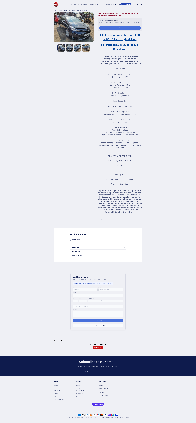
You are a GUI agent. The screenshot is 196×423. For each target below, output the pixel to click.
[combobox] (105, 301)
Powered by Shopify (79, 417)
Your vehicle (91, 298)
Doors (58, 10)
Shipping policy (114, 417)
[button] (74, 4)
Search (56, 385)
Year (74, 298)
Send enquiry (99, 320)
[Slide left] (55, 48)
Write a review (98, 347)
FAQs (55, 396)
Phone (74, 292)
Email (100, 287)
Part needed (76, 304)
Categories (79, 388)
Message (75, 309)
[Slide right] (92, 48)
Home (55, 10)
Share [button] (100, 219)
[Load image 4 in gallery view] (86, 48)
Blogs (77, 396)
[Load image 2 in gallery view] (69, 48)
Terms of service (106, 417)
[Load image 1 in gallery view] (61, 48)
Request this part (120, 27)
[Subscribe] (110, 371)
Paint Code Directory (59, 399)
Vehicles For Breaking (82, 390)
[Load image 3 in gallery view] (77, 48)
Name (74, 287)
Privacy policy (97, 417)
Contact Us (79, 393)
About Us (56, 393)
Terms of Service (58, 388)
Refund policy (57, 390)
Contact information (124, 417)
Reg (80, 298)
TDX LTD (73, 417)
